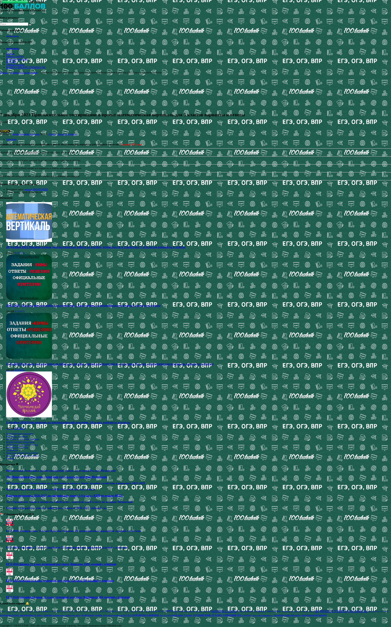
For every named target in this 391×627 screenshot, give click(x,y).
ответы (48, 614)
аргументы (180, 611)
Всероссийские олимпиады (20, 442)
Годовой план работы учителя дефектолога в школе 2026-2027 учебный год (56, 507)
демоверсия (286, 611)
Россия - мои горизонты (148, 611)
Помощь (10, 458)
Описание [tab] (11, 139)
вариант (191, 611)
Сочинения (12, 450)
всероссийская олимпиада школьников (259, 611)
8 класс (8, 611)
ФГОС (161, 611)
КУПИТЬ (5, 131)
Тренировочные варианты (19, 433)
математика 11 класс (31, 614)
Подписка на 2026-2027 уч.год (22, 444)
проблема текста (59, 615)
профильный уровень (91, 615)
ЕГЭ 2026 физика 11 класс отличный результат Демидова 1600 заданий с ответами (61, 564)
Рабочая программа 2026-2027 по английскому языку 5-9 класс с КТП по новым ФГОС (64, 495)
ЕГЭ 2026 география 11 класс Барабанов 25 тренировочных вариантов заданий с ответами (67, 547)
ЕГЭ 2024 (82, 611)
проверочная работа (72, 615)
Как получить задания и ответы (22, 455)
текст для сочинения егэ (262, 615)
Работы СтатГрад (15, 56)
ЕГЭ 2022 (62, 611)
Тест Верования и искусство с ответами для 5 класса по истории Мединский (56, 476)
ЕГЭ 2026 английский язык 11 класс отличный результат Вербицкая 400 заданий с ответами (68, 597)
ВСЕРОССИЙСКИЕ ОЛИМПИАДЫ (25, 67)
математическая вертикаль (24, 72)
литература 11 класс (378, 611)
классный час (358, 611)
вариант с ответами (203, 611)
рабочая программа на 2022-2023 (117, 615)
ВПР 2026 (11, 61)
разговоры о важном (145, 614)
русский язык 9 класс (180, 614)
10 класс (21, 611)
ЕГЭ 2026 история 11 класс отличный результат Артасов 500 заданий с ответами (60, 580)
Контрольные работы (17, 447)
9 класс (15, 611)
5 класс (52, 134)
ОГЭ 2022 (118, 611)
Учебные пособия (15, 64)
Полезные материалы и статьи (22, 453)
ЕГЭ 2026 (99, 611)
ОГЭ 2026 (134, 611)
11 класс (29, 611)
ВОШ (54, 611)
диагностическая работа (303, 611)
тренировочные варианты (287, 615)
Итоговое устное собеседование (23, 439)
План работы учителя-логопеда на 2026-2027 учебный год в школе (50, 489)
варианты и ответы (67, 134)
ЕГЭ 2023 (73, 611)
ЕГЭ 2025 (91, 611)
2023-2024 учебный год (42, 611)
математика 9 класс (10, 615)
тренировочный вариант (314, 615)
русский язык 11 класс (207, 614)
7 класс (2, 611)
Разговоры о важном (17, 59)
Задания (109, 611)
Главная (10, 53)
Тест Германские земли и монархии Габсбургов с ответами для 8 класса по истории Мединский (69, 501)
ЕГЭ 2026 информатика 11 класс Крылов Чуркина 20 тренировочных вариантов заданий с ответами (73, 530)
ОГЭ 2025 (126, 611)
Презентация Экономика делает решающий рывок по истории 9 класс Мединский (61, 470)
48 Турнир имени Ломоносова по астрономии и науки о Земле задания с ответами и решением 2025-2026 (75, 483)
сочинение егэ (232, 614)
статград (247, 615)
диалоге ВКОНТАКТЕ (36, 189)
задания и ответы (331, 610)
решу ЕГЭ (163, 615)
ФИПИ (169, 611)
